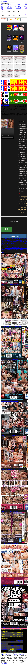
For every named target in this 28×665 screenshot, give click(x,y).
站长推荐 (3, 57)
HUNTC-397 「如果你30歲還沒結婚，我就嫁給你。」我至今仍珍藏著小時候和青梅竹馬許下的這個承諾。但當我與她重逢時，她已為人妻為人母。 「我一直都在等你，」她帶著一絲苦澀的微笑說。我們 (14, 108)
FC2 (19, 11)
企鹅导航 (12, 629)
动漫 (19, 15)
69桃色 (10, 59)
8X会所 (23, 64)
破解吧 (4, 647)
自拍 (8, 15)
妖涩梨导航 (20, 632)
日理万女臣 (12, 634)
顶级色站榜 (12, 636)
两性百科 (10, 62)
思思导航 (12, 632)
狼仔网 (16, 62)
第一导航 (24, 19)
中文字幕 (6, 105)
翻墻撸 (4, 652)
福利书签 (12, 649)
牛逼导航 (23, 59)
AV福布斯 (4, 67)
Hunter (22, 207)
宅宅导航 (19, 649)
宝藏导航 (4, 634)
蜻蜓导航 (3, 71)
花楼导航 (4, 649)
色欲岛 (3, 59)
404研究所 (23, 74)
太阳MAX (10, 64)
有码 (3, 15)
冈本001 (10, 67)
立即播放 (6, 229)
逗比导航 (3, 64)
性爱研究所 (20, 645)
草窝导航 (12, 641)
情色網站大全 (12, 651)
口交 (25, 207)
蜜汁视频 (4, 638)
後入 (24, 199)
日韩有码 (18, 4)
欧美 (14, 15)
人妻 (25, 209)
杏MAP (10, 19)
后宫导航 (10, 74)
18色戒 (16, 59)
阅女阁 (16, 69)
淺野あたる (21, 210)
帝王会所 (10, 57)
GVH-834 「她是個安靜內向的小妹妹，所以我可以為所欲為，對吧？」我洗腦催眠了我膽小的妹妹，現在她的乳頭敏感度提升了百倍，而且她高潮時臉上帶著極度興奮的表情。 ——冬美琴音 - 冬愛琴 (14, 241)
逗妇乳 (23, 67)
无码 (25, 11)
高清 (21, 201)
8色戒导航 (17, 71)
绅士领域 (10, 76)
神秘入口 (17, 57)
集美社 (3, 76)
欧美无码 (9, 8)
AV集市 (23, 57)
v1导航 (10, 69)
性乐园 (3, 62)
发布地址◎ (20, 652)
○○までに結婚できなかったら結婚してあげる (23, 198)
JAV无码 (9, 4)
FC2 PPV (17, 6)
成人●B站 (17, 67)
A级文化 (23, 62)
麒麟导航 (10, 71)
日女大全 (12, 645)
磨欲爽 (20, 647)
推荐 (3, 11)
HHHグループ (22, 205)
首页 (2, 4)
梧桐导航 (23, 69)
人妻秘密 (23, 71)
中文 (8, 11)
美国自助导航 (20, 641)
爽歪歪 (16, 76)
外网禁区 (4, 636)
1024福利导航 (4, 632)
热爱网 (4, 641)
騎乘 (22, 209)
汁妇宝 (12, 647)
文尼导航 (19, 629)
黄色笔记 (3, 69)
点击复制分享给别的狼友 (14, 236)
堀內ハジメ (24, 203)
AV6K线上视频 (5, 663)
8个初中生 (19, 636)
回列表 (8, 246)
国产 (14, 11)
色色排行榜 (20, 634)
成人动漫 (18, 8)
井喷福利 (3, 74)
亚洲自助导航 (4, 644)
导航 (25, 15)
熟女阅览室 (17, 64)
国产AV (9, 6)
